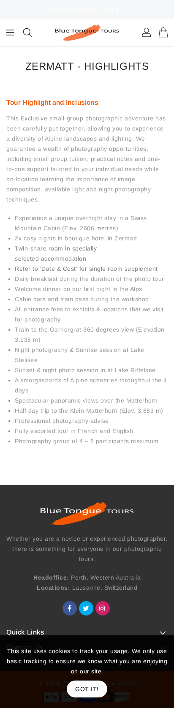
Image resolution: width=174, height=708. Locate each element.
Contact (83, 9)
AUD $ (110, 9)
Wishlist (56, 9)
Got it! (87, 689)
